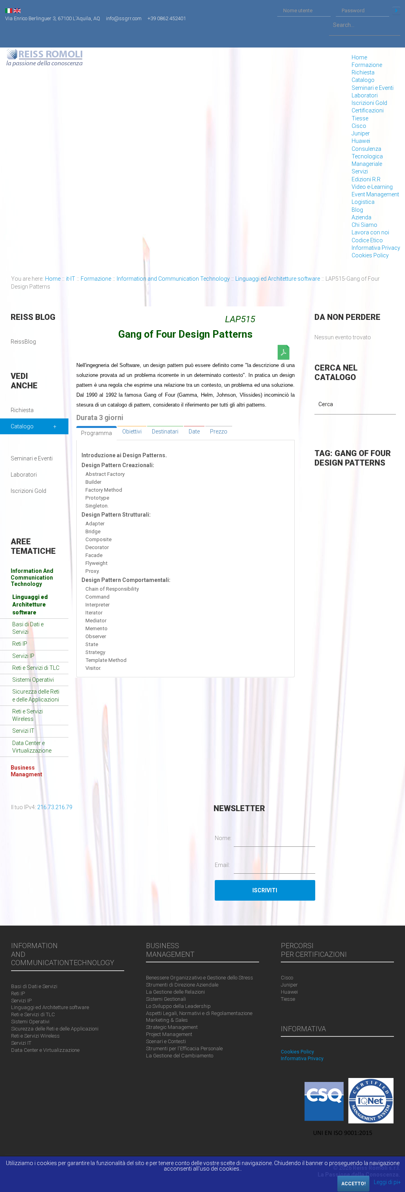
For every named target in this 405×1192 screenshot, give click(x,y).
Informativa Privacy (376, 248)
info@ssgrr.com (124, 18)
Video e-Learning (372, 187)
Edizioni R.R (366, 179)
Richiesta (363, 72)
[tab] (96, 433)
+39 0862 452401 (167, 18)
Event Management (375, 194)
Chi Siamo (364, 225)
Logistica (363, 202)
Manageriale (367, 164)
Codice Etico (367, 240)
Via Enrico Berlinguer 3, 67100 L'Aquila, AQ (52, 18)
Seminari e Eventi (373, 88)
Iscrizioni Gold (369, 103)
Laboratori (365, 95)
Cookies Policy (370, 255)
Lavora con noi (370, 232)
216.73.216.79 (54, 807)
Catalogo (363, 80)
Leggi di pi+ (387, 1182)
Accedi (396, 11)
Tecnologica (367, 156)
